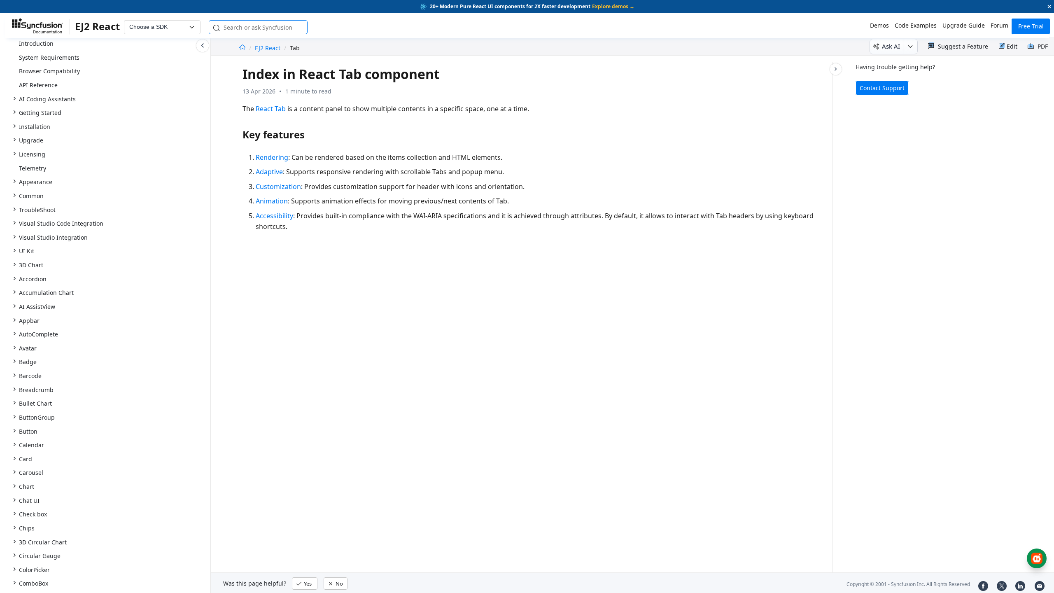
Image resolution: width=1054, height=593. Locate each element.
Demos (879, 25)
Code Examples (916, 25)
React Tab (271, 108)
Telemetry (32, 168)
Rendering (272, 157)
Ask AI (891, 46)
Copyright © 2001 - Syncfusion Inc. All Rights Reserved (908, 584)
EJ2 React (268, 48)
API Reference (38, 85)
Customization (278, 186)
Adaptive (269, 171)
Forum (999, 25)
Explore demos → (613, 6)
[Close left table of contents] (202, 45)
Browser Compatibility (49, 71)
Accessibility (274, 215)
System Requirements (49, 57)
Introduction (36, 43)
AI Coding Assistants (47, 99)
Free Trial (1031, 26)
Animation (272, 200)
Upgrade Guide (963, 25)
